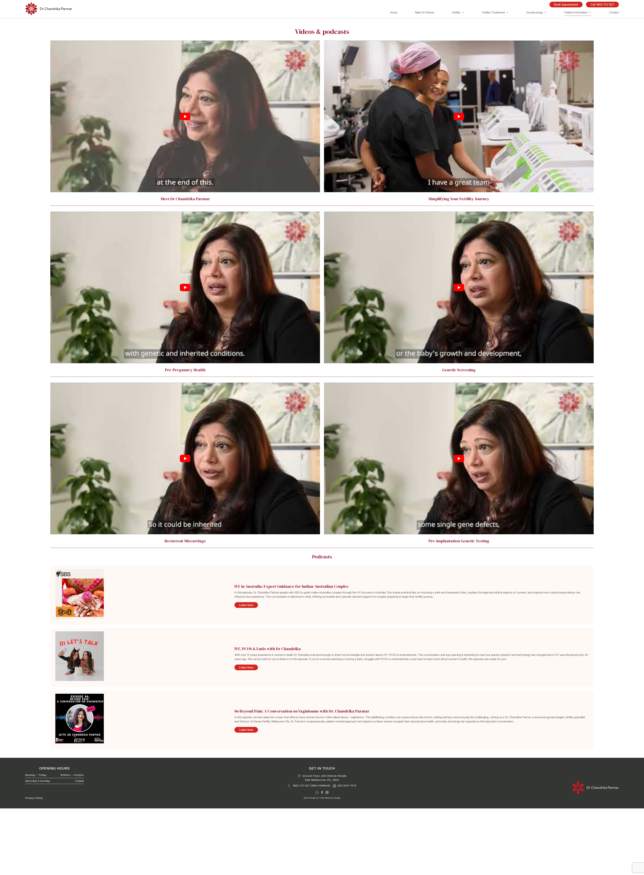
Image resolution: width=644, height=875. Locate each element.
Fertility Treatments (493, 12)
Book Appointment (566, 4)
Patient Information (576, 12)
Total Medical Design (329, 798)
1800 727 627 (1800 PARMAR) (311, 785)
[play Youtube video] (185, 116)
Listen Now (246, 605)
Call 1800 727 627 (602, 4)
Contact (614, 12)
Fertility (456, 12)
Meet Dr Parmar (424, 12)
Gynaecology (534, 12)
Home (393, 12)
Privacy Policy (34, 798)
